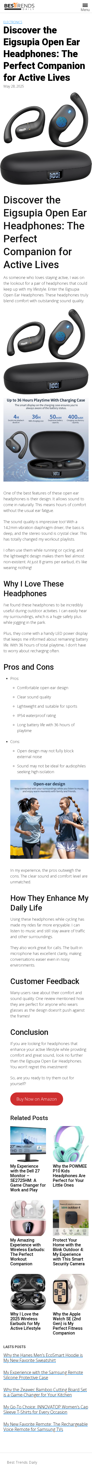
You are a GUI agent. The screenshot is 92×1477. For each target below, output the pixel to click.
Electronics (12, 22)
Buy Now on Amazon (36, 1099)
